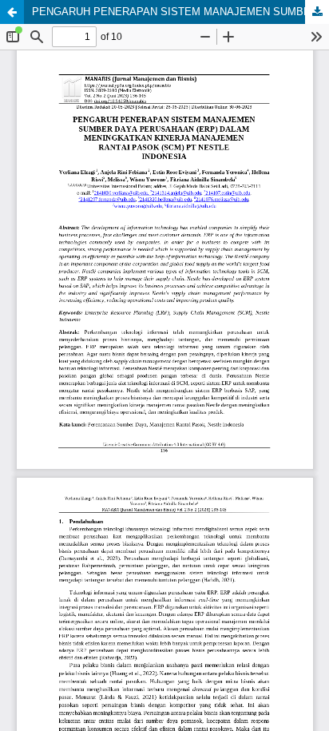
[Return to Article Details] (12, 12)
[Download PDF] (317, 12)
